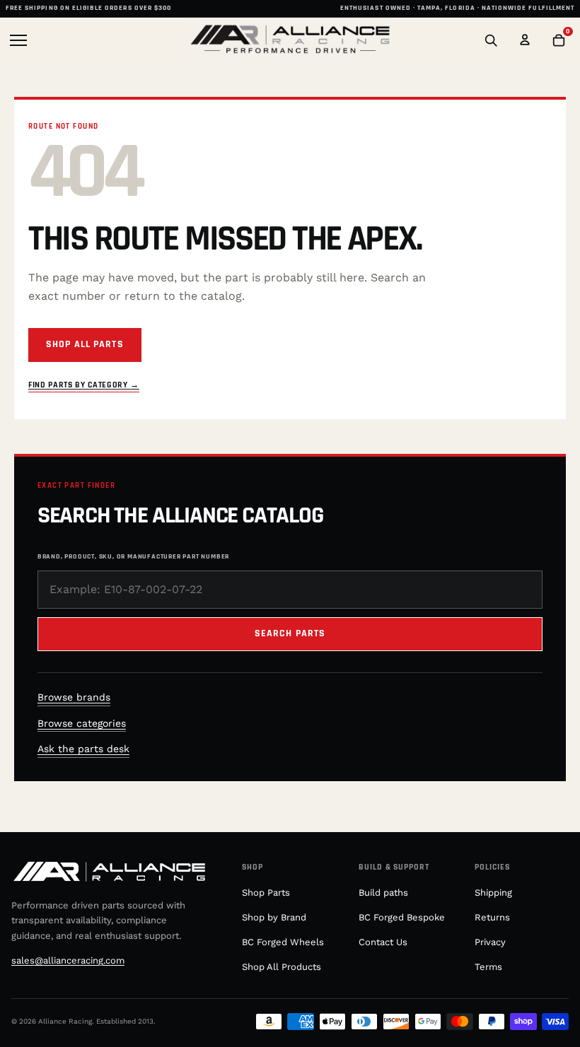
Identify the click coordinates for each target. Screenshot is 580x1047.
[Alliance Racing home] (290, 40)
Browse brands (73, 697)
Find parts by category (83, 385)
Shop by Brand (274, 917)
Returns (492, 917)
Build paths (383, 892)
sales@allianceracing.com (67, 960)
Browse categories (81, 723)
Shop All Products (281, 966)
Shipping (493, 892)
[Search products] (490, 40)
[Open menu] (21, 40)
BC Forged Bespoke (402, 917)
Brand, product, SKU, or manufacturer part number (133, 556)
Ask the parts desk (83, 748)
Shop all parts (85, 344)
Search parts (290, 633)
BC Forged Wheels (283, 942)
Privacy (490, 942)
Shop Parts (266, 892)
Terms (488, 966)
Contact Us (383, 942)
